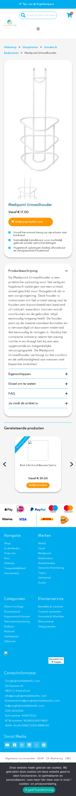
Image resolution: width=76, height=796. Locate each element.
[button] (38, 29)
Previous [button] (4, 464)
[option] (39, 119)
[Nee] (71, 779)
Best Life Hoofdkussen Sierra (38, 465)
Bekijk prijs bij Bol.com (29, 222)
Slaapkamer (30, 47)
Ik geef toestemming (39, 790)
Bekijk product (38, 485)
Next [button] (71, 464)
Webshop (10, 47)
